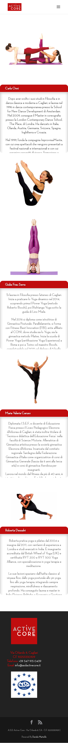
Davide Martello (39, 737)
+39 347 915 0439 (30, 661)
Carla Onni (12, 88)
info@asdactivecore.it (28, 665)
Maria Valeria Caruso (18, 413)
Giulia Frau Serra (15, 284)
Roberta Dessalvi (15, 530)
